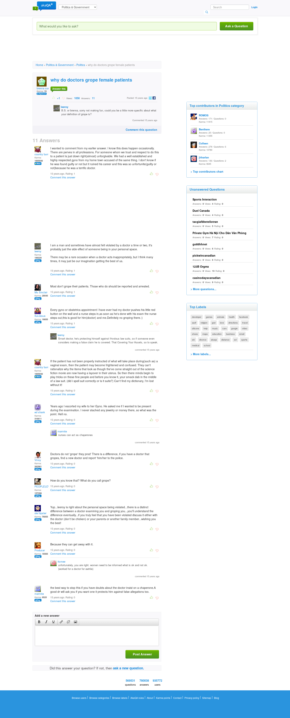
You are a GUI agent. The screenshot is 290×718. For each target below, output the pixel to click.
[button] (39, 622)
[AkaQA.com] (44, 6)
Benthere (204, 129)
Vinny (38, 460)
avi (235, 339)
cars (224, 328)
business (230, 333)
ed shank (40, 412)
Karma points (163, 697)
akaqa (214, 339)
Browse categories (99, 697)
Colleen (203, 143)
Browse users (79, 697)
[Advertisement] (104, 51)
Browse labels (119, 697)
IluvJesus (40, 316)
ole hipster (40, 513)
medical (195, 345)
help (206, 328)
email (241, 333)
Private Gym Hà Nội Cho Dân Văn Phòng (219, 233)
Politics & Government (60, 65)
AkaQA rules (137, 697)
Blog (216, 697)
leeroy (64, 107)
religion (204, 322)
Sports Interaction (205, 199)
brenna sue (43, 88)
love (222, 322)
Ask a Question (236, 26)
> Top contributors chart (207, 171)
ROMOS (204, 115)
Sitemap (206, 697)
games (209, 316)
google (234, 328)
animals (220, 316)
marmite (62, 431)
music (215, 328)
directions (233, 322)
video (244, 328)
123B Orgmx (201, 266)
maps (205, 333)
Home (39, 65)
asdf (194, 322)
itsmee (61, 561)
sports (244, 339)
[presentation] (39, 622)
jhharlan (204, 157)
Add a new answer (47, 615)
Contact (177, 697)
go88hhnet (200, 244)
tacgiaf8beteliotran (205, 222)
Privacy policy (191, 697)
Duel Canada (201, 211)
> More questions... (203, 289)
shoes (195, 333)
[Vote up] (53, 98)
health (232, 316)
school (207, 345)
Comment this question (141, 130)
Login (254, 7)
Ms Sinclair (41, 292)
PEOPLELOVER (44, 486)
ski (193, 339)
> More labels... (201, 354)
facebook (243, 316)
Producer (40, 550)
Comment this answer (62, 177)
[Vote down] (63, 98)
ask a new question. (128, 668)
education (217, 333)
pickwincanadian (204, 255)
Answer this (59, 88)
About (150, 697)
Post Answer (142, 654)
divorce (202, 339)
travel (245, 322)
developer (196, 316)
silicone (195, 328)
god (213, 322)
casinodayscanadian (207, 278)
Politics (80, 65)
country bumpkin (44, 154)
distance (225, 339)
